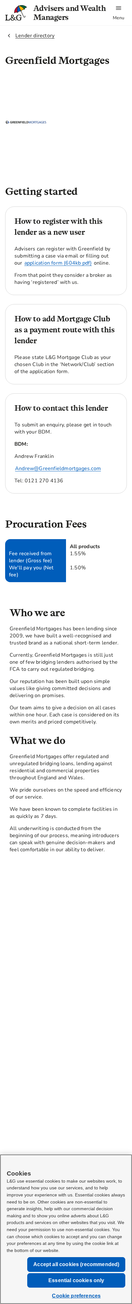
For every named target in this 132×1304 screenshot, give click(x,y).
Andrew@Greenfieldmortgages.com (58, 468)
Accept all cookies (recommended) (76, 1264)
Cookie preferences (76, 1296)
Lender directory (34, 35)
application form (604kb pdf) (58, 263)
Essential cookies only (76, 1280)
